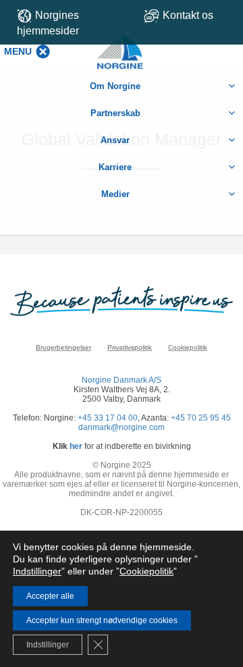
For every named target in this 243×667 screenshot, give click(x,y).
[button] (18, 51)
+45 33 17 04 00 (108, 418)
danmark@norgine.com (121, 427)
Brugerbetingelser (63, 347)
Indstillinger (37, 571)
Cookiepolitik (187, 347)
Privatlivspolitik (129, 347)
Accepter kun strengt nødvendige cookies (102, 620)
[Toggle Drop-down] (189, 15)
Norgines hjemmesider (48, 22)
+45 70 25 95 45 (201, 418)
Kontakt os (188, 15)
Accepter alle (50, 596)
